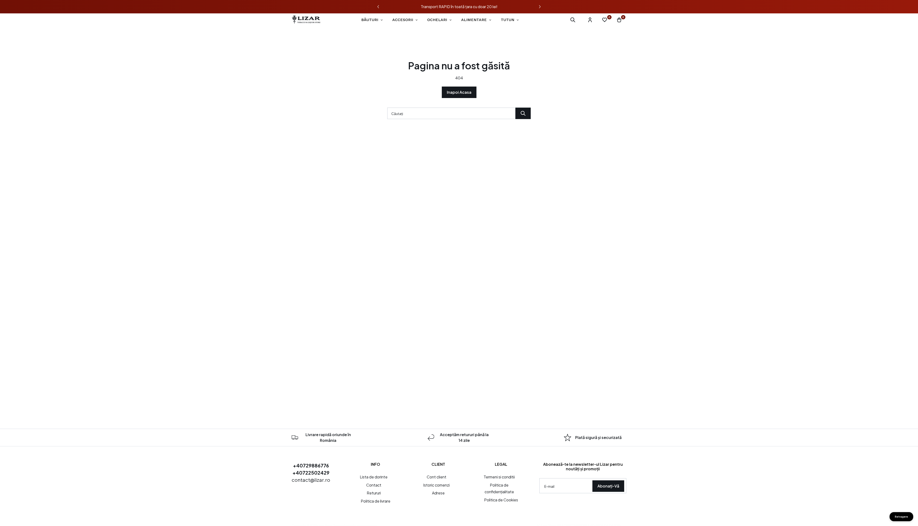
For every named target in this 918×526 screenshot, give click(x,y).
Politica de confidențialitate (499, 488)
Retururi (374, 492)
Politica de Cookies (501, 499)
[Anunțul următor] (539, 6)
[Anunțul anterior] (378, 6)
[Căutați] (523, 113)
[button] (573, 20)
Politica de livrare (375, 501)
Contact (373, 485)
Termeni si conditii (499, 476)
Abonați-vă (608, 485)
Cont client (436, 476)
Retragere (901, 516)
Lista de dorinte (374, 476)
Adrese (438, 492)
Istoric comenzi (436, 485)
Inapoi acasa (459, 92)
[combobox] (451, 113)
